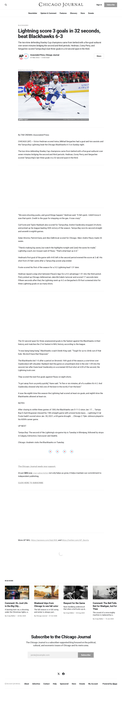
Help (55, 684)
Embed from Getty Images (25, 70)
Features (63, 13)
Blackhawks (23, 25)
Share (99, 56)
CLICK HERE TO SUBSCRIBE (30, 483)
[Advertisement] (61, 185)
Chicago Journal (52, 55)
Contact (46, 684)
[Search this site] (6, 5)
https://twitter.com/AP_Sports (75, 540)
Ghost (114, 684)
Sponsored (64, 684)
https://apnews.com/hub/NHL (44, 540)
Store (83, 13)
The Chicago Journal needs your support (36, 466)
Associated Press (37, 55)
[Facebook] (63, 674)
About (26, 684)
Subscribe (111, 5)
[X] (58, 674)
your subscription (40, 473)
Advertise (36, 684)
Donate (91, 13)
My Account (93, 684)
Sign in (99, 5)
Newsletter (32, 13)
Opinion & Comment (48, 13)
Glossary (73, 13)
